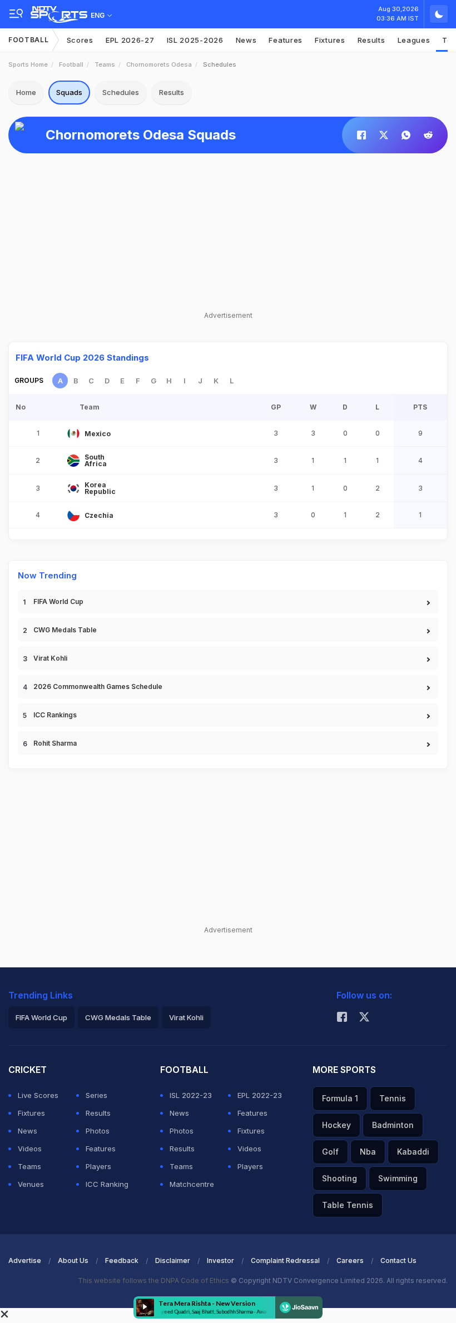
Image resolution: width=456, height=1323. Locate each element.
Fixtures (330, 40)
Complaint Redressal (285, 1260)
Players (98, 1166)
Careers (350, 1260)
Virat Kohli (50, 658)
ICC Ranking (107, 1184)
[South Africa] (73, 461)
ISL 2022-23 (191, 1095)
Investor (220, 1260)
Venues (31, 1184)
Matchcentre (192, 1184)
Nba (368, 1151)
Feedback (121, 1260)
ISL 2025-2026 (195, 40)
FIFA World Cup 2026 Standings (82, 357)
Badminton (393, 1125)
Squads (69, 92)
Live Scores (38, 1095)
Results (371, 40)
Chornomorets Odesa (159, 64)
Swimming (398, 1178)
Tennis (392, 1098)
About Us (73, 1260)
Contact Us (398, 1260)
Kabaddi (413, 1151)
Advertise (24, 1260)
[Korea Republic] (73, 488)
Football (28, 40)
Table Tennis (347, 1205)
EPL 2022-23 (259, 1095)
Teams (105, 64)
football (71, 64)
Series (96, 1095)
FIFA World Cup (58, 601)
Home (26, 92)
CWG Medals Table (65, 630)
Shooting (339, 1178)
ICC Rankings (55, 715)
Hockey (336, 1125)
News (246, 40)
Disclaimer (172, 1260)
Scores (80, 40)
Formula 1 (340, 1098)
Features (286, 40)
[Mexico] (73, 433)
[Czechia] (73, 515)
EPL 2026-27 (130, 40)
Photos (98, 1130)
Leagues (414, 40)
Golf (330, 1151)
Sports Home (28, 64)
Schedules (120, 92)
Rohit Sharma (55, 743)
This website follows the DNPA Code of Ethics (154, 1280)
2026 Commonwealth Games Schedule (97, 686)
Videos (30, 1148)
